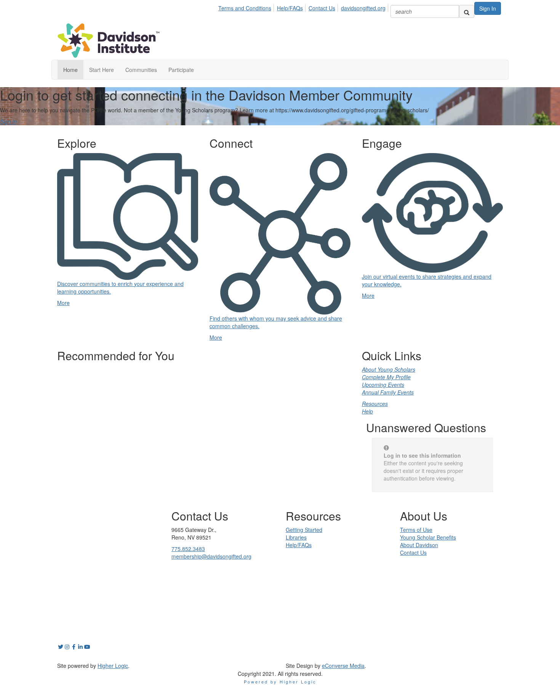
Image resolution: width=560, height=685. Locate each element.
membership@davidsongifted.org (211, 556)
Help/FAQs (290, 8)
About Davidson (419, 545)
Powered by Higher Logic (280, 682)
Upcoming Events (383, 384)
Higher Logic (113, 665)
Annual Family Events (388, 392)
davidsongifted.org (363, 8)
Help (367, 411)
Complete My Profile (386, 377)
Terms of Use (416, 529)
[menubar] (304, 7)
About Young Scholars (388, 369)
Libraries (296, 537)
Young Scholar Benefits (428, 537)
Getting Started (304, 529)
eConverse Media (343, 665)
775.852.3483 (188, 548)
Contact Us (322, 8)
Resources (375, 403)
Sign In (487, 8)
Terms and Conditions (244, 8)
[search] (466, 11)
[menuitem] (247, 7)
